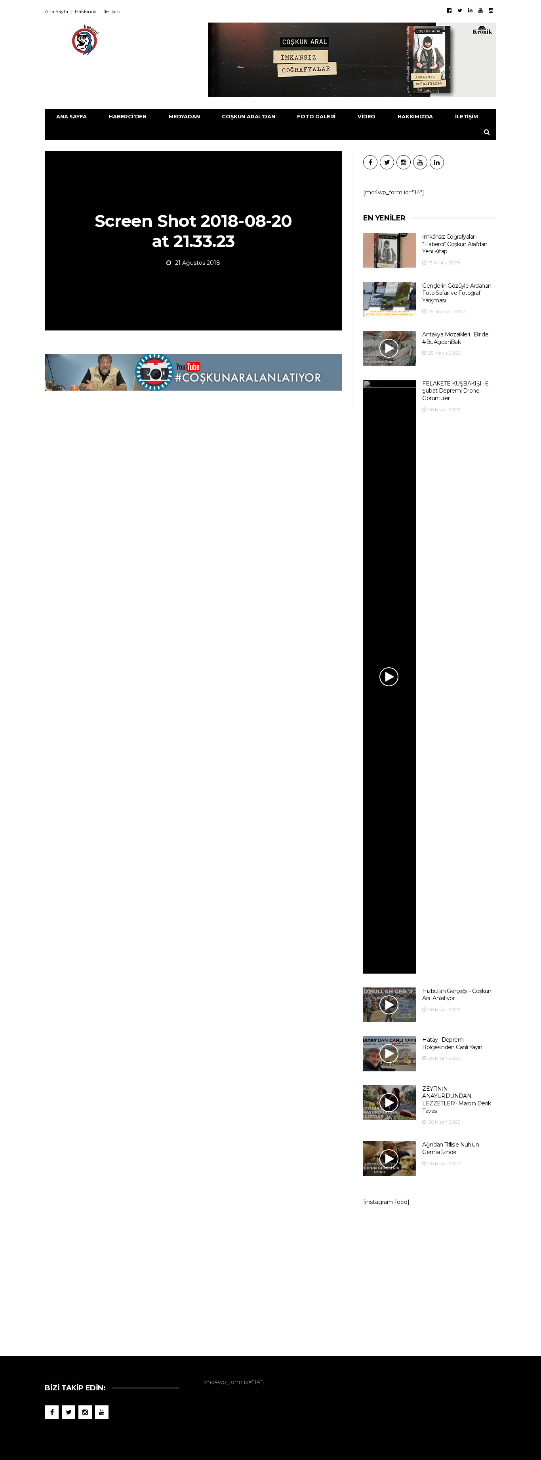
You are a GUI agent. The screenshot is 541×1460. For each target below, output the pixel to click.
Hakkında (86, 11)
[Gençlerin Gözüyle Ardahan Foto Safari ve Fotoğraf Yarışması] (389, 299)
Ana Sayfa (56, 11)
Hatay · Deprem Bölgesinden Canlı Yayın (452, 1043)
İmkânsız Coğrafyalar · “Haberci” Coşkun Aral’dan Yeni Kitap (454, 244)
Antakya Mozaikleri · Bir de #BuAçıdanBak (455, 338)
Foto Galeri (316, 116)
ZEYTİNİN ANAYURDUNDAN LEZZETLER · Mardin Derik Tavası (456, 1099)
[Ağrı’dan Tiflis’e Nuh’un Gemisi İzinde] (389, 1158)
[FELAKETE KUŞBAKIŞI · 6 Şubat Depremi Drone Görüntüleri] (389, 677)
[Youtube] (480, 10)
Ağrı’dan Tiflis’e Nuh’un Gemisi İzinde (450, 1148)
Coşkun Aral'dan (248, 116)
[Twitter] (459, 10)
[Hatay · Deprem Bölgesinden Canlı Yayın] (389, 1053)
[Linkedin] (470, 10)
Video (366, 116)
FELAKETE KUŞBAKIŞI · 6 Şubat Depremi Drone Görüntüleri (455, 391)
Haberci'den (128, 116)
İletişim (111, 11)
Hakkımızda (415, 116)
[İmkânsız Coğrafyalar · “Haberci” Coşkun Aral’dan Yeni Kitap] (389, 250)
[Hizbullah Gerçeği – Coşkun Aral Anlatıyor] (389, 1005)
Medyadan (184, 116)
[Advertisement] (429, 1277)
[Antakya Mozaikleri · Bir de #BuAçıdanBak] (389, 348)
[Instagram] (491, 10)
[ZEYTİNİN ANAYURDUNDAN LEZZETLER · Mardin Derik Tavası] (389, 1102)
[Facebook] (449, 10)
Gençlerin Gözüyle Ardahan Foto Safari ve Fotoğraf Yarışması (456, 293)
